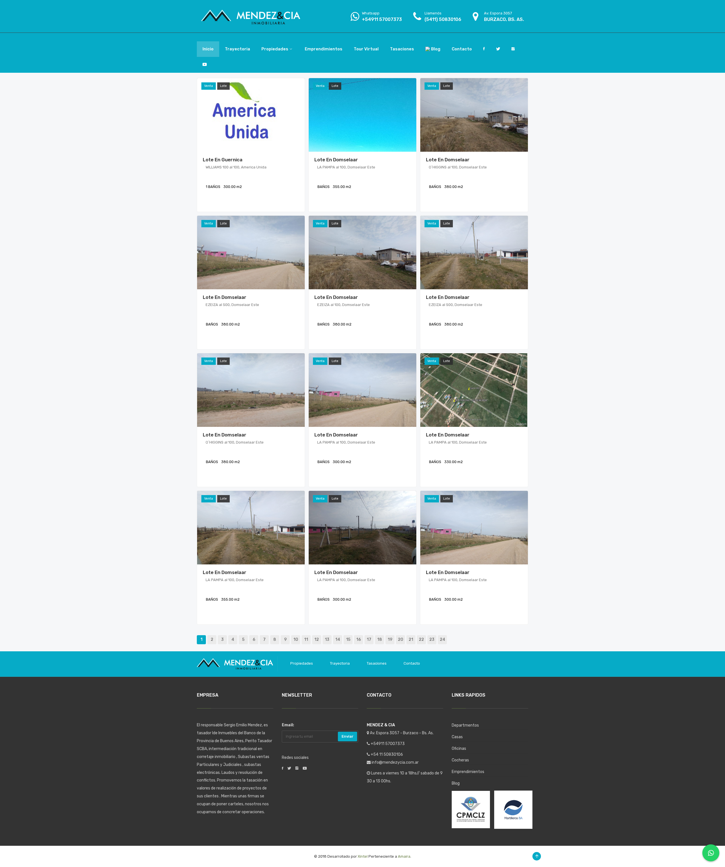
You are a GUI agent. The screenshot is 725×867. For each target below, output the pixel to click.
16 (358, 639)
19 (390, 639)
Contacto (412, 663)
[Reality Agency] (235, 664)
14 (337, 639)
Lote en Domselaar (336, 159)
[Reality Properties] (250, 16)
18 (379, 639)
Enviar (347, 736)
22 (421, 639)
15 (348, 639)
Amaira (404, 856)
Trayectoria (340, 663)
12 (316, 639)
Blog (456, 783)
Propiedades (301, 663)
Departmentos (465, 725)
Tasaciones (377, 663)
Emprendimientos (468, 771)
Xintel (363, 856)
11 (306, 639)
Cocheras (460, 760)
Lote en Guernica (222, 159)
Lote (223, 86)
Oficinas (459, 748)
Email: (288, 725)
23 (431, 639)
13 (327, 639)
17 (369, 639)
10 (295, 639)
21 (411, 639)
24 (442, 639)
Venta (208, 86)
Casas (457, 737)
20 (400, 639)
